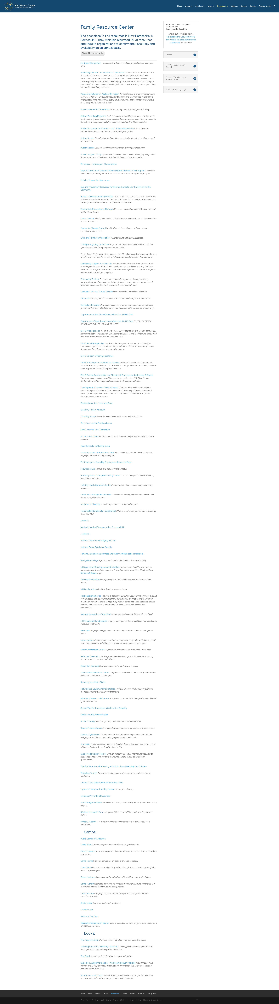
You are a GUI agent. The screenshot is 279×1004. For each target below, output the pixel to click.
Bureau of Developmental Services (97, 196)
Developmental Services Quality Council (99, 387)
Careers (234, 6)
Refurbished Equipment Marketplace (98, 689)
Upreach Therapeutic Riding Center (97, 789)
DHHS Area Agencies (90, 331)
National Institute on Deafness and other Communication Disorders (112, 554)
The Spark (85, 956)
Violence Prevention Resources (95, 796)
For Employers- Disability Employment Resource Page (106, 462)
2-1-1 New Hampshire (91, 63)
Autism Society (87, 138)
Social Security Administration (94, 715)
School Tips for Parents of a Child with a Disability (104, 708)
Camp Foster (86, 867)
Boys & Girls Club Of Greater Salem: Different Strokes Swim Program (112, 171)
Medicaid (85, 520)
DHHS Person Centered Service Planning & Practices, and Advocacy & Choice (117, 375)
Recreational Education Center (95, 672)
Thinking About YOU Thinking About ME (99, 946)
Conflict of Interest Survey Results (97, 292)
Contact (253, 6)
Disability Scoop (88, 416)
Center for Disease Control (93, 228)
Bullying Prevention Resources (95, 180)
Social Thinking (88, 721)
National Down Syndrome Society (96, 547)
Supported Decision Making (93, 754)
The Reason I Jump (90, 940)
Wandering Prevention (91, 802)
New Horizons (87, 640)
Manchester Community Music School (98, 511)
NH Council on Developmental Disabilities (100, 567)
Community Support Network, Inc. (97, 264)
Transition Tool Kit (89, 773)
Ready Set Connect (90, 666)
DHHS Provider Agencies (92, 343)
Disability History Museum (93, 410)
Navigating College (89, 560)
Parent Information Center (93, 650)
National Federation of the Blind (96, 614)
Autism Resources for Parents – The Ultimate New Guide (107, 128)
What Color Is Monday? (91, 975)
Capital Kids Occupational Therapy (97, 209)
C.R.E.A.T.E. (85, 298)
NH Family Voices (89, 589)
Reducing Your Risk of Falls (93, 682)
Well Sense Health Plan (92, 812)
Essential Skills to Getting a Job (95, 446)
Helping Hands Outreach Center (96, 485)
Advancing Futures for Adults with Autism (100, 94)
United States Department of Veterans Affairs (102, 782)
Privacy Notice (265, 6)
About (187, 6)
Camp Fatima (87, 861)
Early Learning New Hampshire (95, 430)
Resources (221, 6)
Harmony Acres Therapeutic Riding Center (101, 475)
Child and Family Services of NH (96, 238)
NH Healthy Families (90, 579)
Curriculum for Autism (91, 305)
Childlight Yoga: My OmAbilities (95, 244)
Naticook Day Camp (90, 916)
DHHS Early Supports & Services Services (100, 362)
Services (199, 6)
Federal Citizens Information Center (97, 452)
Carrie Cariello (87, 219)
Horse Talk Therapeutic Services (96, 495)
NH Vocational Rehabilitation (94, 621)
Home (179, 6)
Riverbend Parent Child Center (95, 698)
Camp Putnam (87, 884)
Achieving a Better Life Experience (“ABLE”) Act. (103, 72)
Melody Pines (87, 909)
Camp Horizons (88, 877)
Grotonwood (86, 903)
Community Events (89, 573)
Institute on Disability (90, 504)
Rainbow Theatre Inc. (91, 656)
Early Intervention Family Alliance (96, 423)
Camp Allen (86, 845)
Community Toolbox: (90, 279)
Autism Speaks (87, 148)
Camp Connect (88, 851)
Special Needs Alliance (91, 728)
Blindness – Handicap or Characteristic (99, 164)
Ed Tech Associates (90, 436)
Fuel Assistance (88, 469)
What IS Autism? (88, 822)
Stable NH (85, 744)
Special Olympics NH (90, 735)
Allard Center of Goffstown (93, 839)
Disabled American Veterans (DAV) (96, 403)
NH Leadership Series (91, 596)
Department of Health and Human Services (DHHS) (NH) (107, 314)
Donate (244, 6)
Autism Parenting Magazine (93, 116)
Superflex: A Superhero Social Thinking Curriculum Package (108, 963)
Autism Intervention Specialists (95, 109)
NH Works (86, 630)
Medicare (85, 534)
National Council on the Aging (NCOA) (98, 540)
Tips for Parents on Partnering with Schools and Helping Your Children (114, 766)
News (210, 6)
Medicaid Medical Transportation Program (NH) (102, 527)
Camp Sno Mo (87, 893)
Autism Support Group (91, 154)
